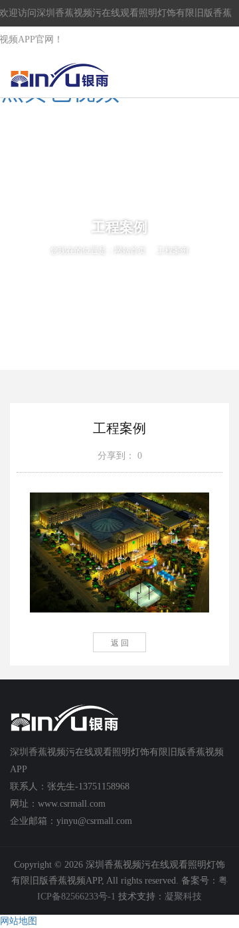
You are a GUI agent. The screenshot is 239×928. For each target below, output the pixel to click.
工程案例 (173, 250)
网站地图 (18, 921)
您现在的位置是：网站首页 (98, 250)
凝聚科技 (183, 896)
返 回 (120, 643)
